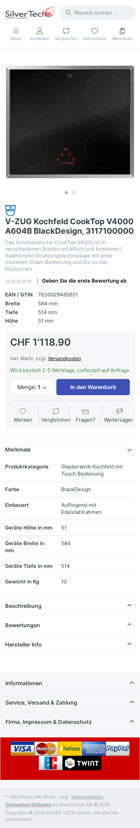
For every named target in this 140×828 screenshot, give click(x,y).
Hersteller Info (23, 644)
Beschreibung (23, 605)
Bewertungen (22, 625)
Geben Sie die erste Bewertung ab (84, 280)
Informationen (23, 683)
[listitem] (70, 122)
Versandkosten (64, 358)
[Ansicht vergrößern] (70, 122)
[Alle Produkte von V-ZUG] (10, 210)
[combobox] (97, 12)
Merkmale (18, 449)
